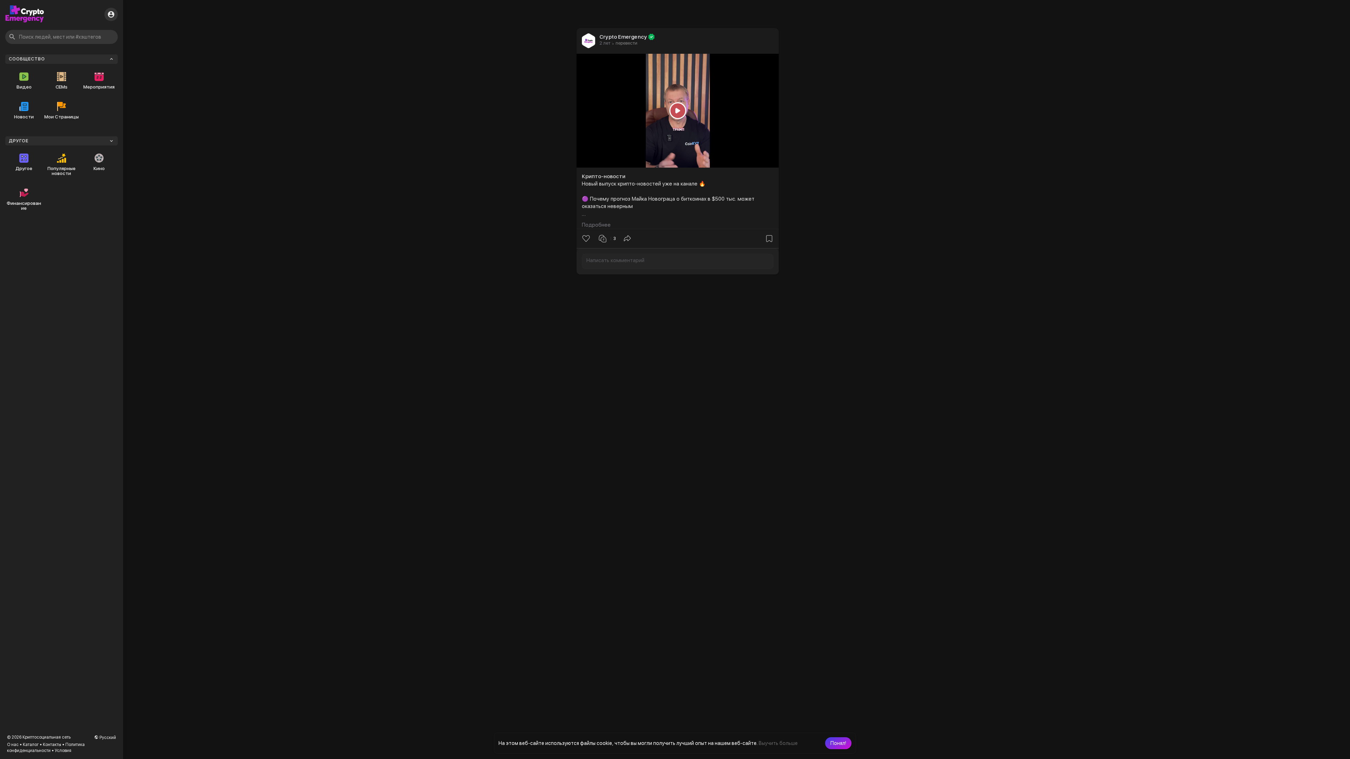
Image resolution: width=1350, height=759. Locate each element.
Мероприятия (99, 87)
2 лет (604, 43)
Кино (99, 168)
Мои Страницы (61, 116)
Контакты (52, 744)
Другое (23, 168)
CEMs (62, 87)
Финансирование (24, 205)
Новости (24, 116)
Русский (107, 737)
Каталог (31, 744)
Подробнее (596, 225)
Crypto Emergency (623, 37)
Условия (63, 750)
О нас (13, 744)
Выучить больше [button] (778, 743)
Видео (24, 87)
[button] (838, 743)
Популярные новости (61, 171)
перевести (626, 43)
